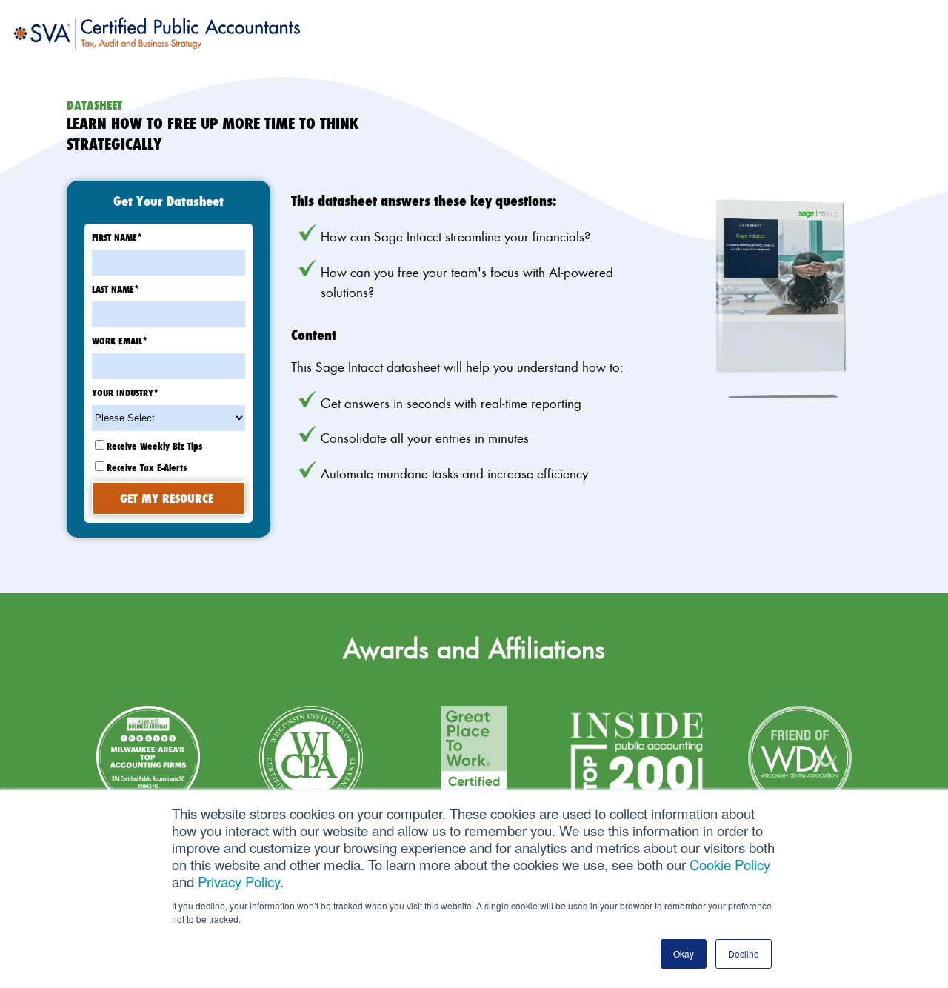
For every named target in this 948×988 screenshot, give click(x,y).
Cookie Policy (730, 864)
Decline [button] (743, 953)
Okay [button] (683, 953)
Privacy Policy (239, 881)
